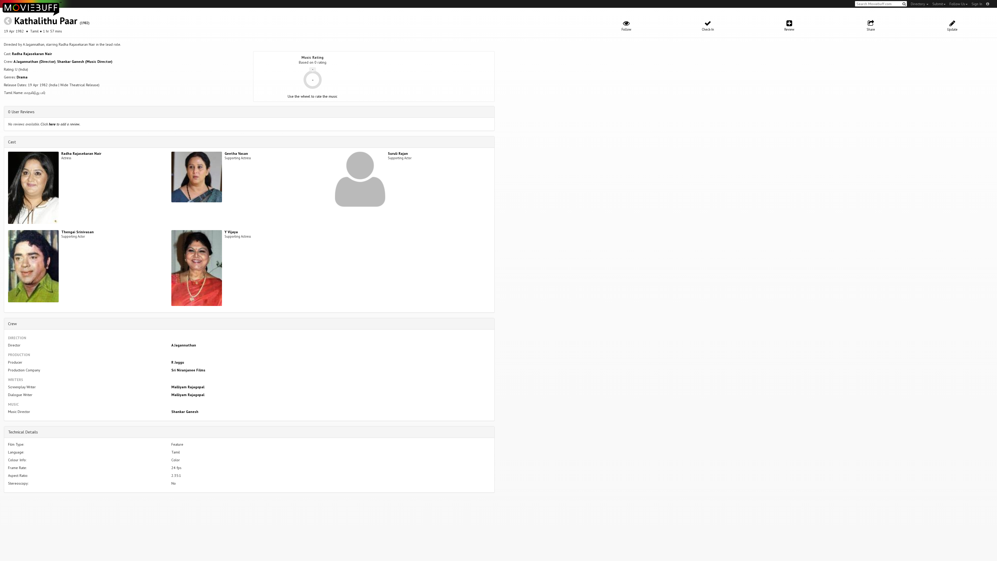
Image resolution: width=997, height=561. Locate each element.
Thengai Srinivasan (77, 232)
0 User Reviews (21, 111)
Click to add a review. (60, 124)
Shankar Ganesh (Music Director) (84, 61)
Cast (12, 141)
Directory (918, 4)
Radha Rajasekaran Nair (32, 53)
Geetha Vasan (236, 153)
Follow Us (957, 4)
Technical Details (23, 432)
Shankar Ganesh (184, 411)
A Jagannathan (183, 345)
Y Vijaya (231, 232)
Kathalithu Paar (45, 21)
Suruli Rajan (398, 153)
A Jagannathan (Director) (35, 61)
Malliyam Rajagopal (187, 387)
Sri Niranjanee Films (188, 370)
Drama (22, 77)
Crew (12, 323)
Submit (937, 4)
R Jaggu (177, 362)
